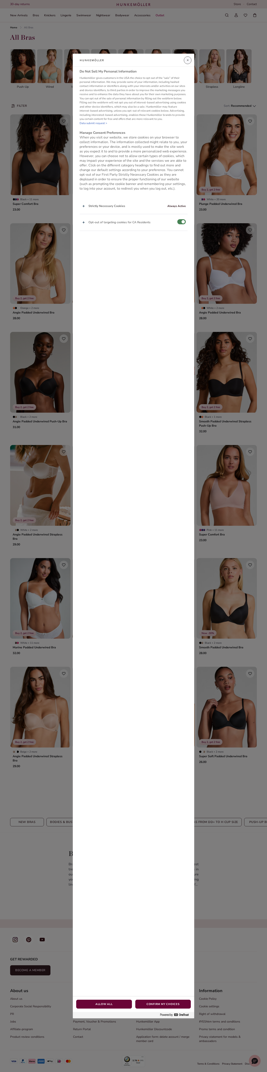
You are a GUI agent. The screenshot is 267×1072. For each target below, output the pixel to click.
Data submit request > (93, 123)
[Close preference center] (187, 60)
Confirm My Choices (163, 1004)
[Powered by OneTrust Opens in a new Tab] (176, 1015)
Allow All (104, 1004)
